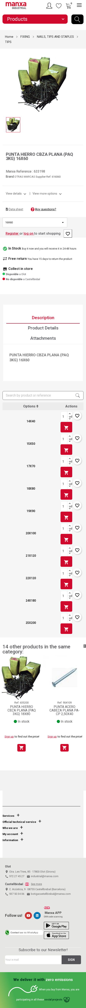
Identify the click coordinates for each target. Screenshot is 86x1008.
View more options (48, 193)
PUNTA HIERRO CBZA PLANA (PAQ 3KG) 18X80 (22, 710)
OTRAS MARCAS (25, 176)
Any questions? (45, 209)
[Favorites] (59, 5)
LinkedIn (37, 915)
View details (16, 193)
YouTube (28, 915)
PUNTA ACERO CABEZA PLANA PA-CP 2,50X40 (64, 710)
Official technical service (19, 821)
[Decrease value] (69, 419)
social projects (53, 999)
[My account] (49, 5)
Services (8, 815)
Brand (10, 176)
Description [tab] (43, 317)
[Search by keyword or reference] (77, 19)
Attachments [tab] (43, 338)
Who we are (10, 828)
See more (36, 884)
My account (10, 834)
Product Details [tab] (43, 327)
